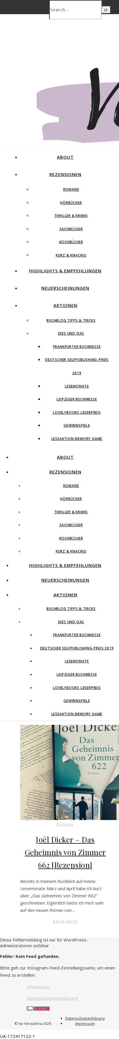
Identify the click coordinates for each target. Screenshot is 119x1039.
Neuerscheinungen (65, 288)
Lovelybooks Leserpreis (77, 412)
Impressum (38, 986)
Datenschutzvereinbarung (52, 998)
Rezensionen (65, 174)
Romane (71, 189)
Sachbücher (71, 228)
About (65, 157)
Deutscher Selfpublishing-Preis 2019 (77, 648)
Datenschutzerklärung (85, 1018)
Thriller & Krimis (71, 215)
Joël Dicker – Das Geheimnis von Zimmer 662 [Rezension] (65, 852)
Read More (65, 921)
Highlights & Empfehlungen (65, 271)
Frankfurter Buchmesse (77, 346)
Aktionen (65, 305)
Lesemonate (77, 386)
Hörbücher (71, 202)
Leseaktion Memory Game (77, 438)
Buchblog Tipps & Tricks (71, 320)
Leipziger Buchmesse (77, 399)
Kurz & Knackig (71, 255)
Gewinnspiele (77, 425)
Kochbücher (71, 241)
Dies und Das (71, 333)
